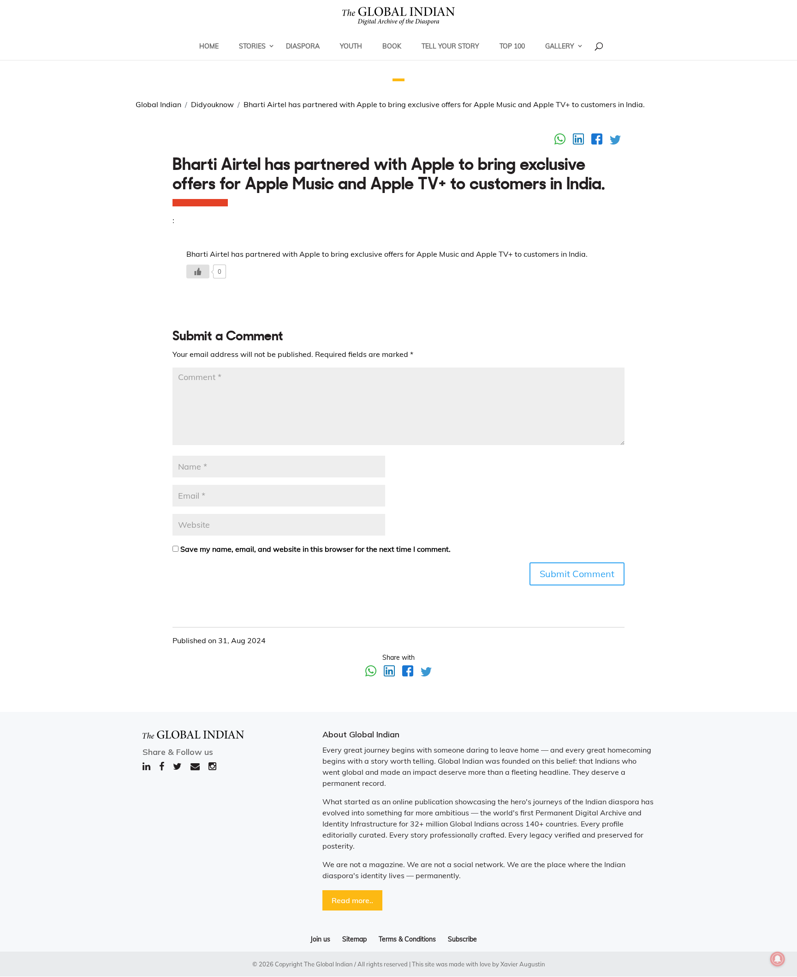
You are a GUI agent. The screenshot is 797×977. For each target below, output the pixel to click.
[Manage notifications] (777, 959)
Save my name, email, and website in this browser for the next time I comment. (315, 549)
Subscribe (462, 939)
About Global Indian (360, 734)
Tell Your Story (450, 46)
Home (209, 46)
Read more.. (352, 900)
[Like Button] (197, 271)
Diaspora (303, 46)
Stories (252, 46)
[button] (398, 79)
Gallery (559, 46)
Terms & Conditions (407, 939)
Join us (320, 939)
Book (391, 46)
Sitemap (354, 939)
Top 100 (512, 46)
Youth (351, 46)
